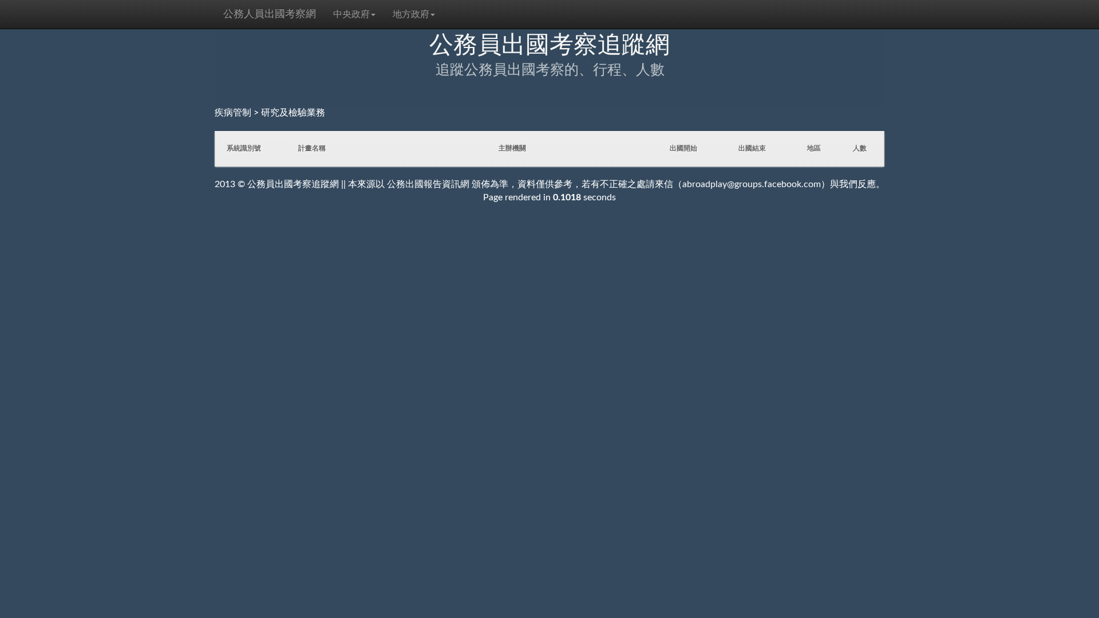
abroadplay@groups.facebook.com (751, 184)
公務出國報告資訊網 (428, 184)
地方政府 (411, 14)
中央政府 (351, 14)
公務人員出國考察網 (269, 14)
